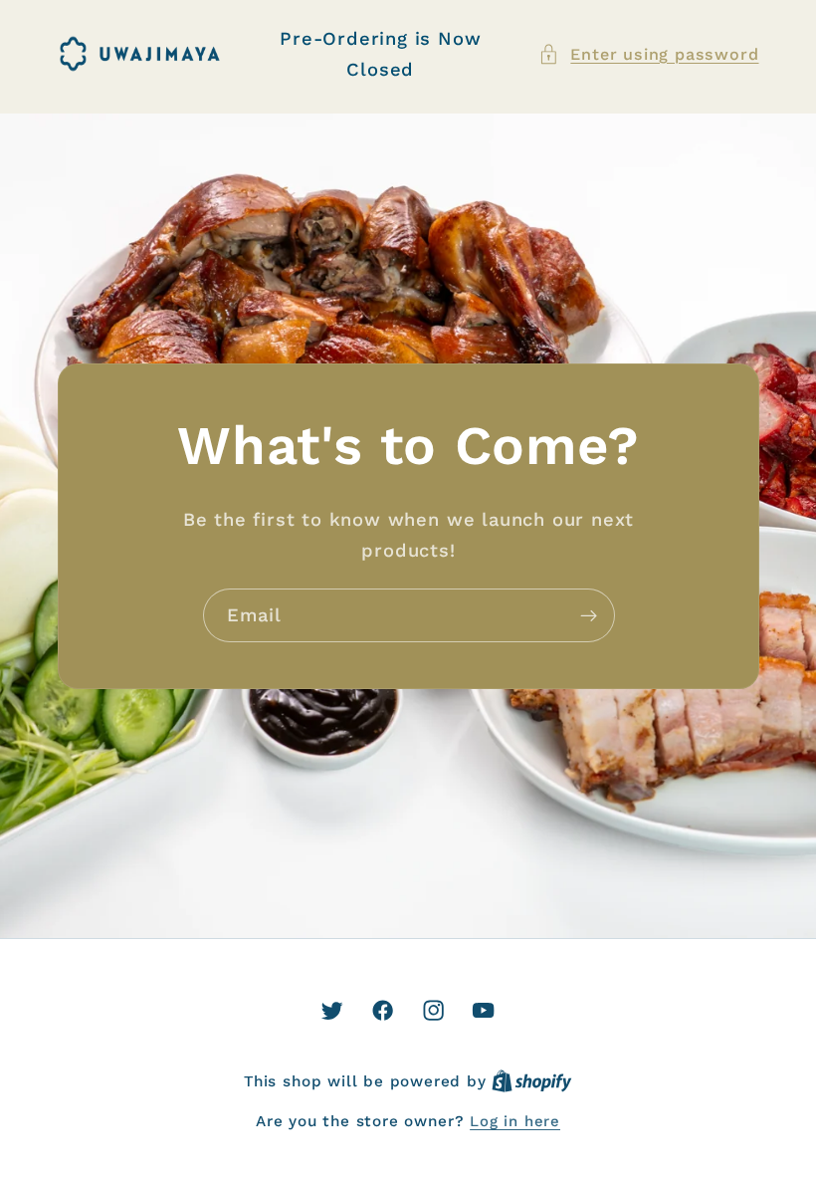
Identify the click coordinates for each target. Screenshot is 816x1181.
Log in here (515, 1121)
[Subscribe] (587, 615)
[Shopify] (532, 1081)
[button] (648, 54)
